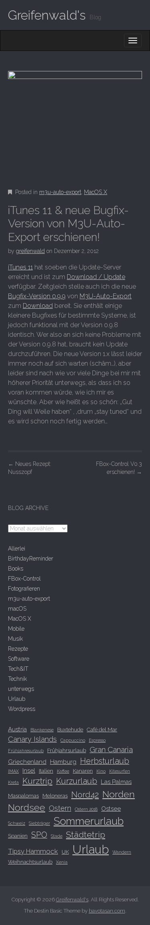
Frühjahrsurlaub (66, 750)
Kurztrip (37, 781)
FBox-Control (24, 578)
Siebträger (39, 823)
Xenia (62, 862)
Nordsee (26, 807)
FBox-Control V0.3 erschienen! (119, 468)
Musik (15, 639)
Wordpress (21, 709)
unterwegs (21, 689)
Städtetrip (85, 835)
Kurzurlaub (76, 781)
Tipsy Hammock (33, 851)
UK (65, 851)
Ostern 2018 (86, 809)
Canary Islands (32, 739)
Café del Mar (102, 729)
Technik (17, 679)
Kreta (13, 782)
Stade (56, 836)
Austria (17, 729)
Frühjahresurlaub (26, 750)
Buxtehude (70, 729)
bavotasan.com (107, 911)
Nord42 (85, 795)
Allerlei (16, 548)
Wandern (121, 852)
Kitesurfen (119, 771)
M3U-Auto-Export (106, 296)
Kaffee (63, 771)
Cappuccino (72, 740)
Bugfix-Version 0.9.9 (37, 296)
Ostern (60, 808)
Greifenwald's (47, 15)
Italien (46, 770)
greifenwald (30, 251)
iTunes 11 (20, 267)
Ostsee (111, 808)
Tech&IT (18, 669)
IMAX (13, 771)
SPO (39, 835)
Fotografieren (24, 588)
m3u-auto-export (60, 192)
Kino (101, 771)
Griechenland (27, 761)
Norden (118, 794)
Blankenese (42, 729)
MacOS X (95, 192)
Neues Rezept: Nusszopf (29, 468)
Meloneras (55, 795)
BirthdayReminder (30, 558)
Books (15, 568)
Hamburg (63, 761)
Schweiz (16, 823)
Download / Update (96, 277)
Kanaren (83, 770)
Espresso (97, 740)
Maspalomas (23, 795)
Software (18, 659)
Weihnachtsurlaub (30, 861)
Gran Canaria (111, 749)
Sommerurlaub (89, 821)
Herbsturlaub (104, 761)
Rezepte (18, 649)
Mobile (16, 628)
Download (38, 306)
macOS (17, 608)
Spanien (18, 835)
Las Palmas (116, 781)
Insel (28, 770)
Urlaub (16, 699)
